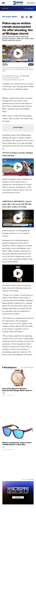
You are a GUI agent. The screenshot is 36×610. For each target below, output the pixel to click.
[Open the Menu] (3, 2)
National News (9, 17)
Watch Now (30, 3)
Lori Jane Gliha (24, 76)
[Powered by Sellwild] (31, 479)
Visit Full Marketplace (27, 367)
